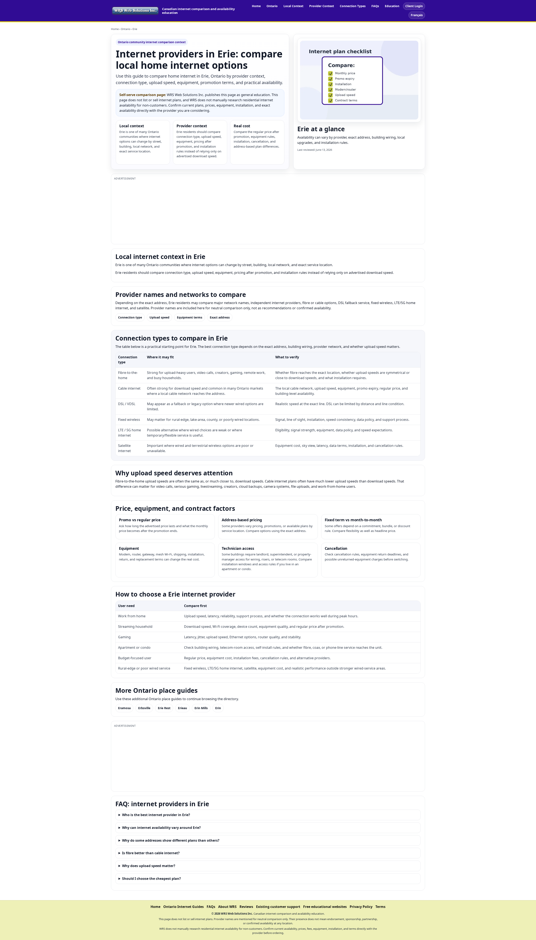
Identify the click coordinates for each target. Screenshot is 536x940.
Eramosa (124, 708)
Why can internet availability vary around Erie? (161, 827)
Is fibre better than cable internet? (151, 853)
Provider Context (321, 6)
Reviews (246, 906)
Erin (218, 708)
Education (392, 6)
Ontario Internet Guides (183, 906)
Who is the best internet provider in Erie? (156, 815)
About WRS (227, 906)
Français (417, 15)
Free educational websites (325, 906)
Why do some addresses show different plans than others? (170, 840)
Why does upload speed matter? (148, 865)
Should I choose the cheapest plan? (151, 878)
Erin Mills (201, 708)
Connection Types (353, 6)
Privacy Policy (361, 906)
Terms (380, 906)
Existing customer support (278, 906)
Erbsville (144, 708)
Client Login (414, 6)
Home (256, 6)
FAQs (375, 6)
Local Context (293, 6)
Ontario (272, 6)
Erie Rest (164, 708)
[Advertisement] (239, 211)
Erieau (182, 708)
